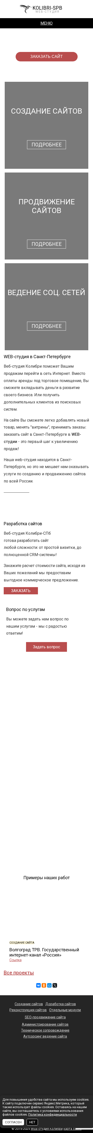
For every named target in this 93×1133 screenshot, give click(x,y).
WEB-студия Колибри (47, 1129)
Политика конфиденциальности (52, 1114)
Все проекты (19, 973)
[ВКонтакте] (38, 985)
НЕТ (32, 1122)
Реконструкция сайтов (28, 1010)
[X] (55, 985)
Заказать (21, 590)
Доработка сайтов (60, 1004)
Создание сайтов (29, 1004)
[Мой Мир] (49, 985)
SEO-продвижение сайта (45, 1017)
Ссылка (15, 960)
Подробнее (46, 145)
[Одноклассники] (44, 985)
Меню (46, 23)
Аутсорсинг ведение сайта (45, 1036)
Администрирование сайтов (45, 1024)
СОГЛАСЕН (13, 1122)
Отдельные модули (65, 1010)
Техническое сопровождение (45, 1030)
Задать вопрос (46, 647)
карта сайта (72, 1129)
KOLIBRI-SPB (47, 9)
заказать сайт (46, 56)
